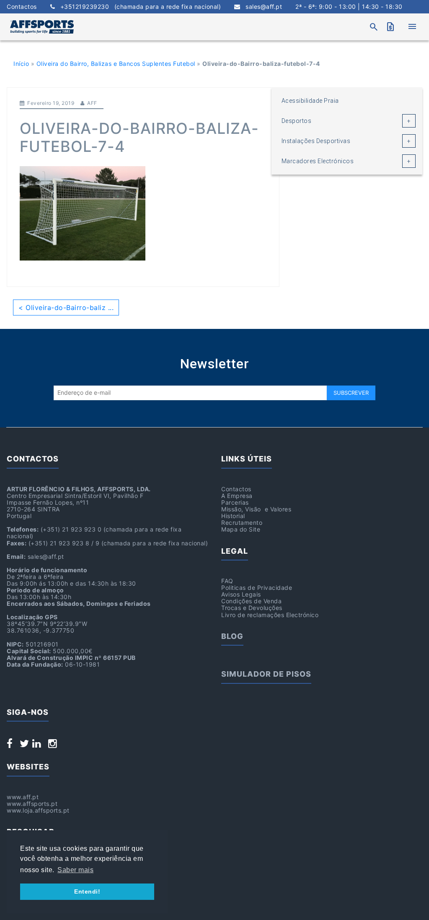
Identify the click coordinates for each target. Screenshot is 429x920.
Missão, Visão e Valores (256, 509)
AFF (92, 103)
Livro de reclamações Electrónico (269, 614)
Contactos (22, 6)
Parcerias (235, 502)
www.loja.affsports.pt (38, 810)
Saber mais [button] (75, 869)
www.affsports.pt (32, 803)
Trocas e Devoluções (251, 607)
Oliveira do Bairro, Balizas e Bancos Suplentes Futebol (115, 63)
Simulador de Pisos (266, 674)
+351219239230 (138, 6)
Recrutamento (241, 522)
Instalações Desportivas (316, 141)
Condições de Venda (251, 601)
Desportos (297, 120)
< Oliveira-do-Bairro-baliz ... (66, 307)
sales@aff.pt (261, 6)
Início (21, 63)
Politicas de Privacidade (256, 587)
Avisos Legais (241, 594)
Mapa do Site (240, 529)
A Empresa (237, 495)
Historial (233, 515)
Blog (232, 636)
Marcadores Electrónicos (318, 161)
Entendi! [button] (87, 891)
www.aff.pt (23, 796)
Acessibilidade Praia (310, 100)
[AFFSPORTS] (42, 27)
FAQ (227, 580)
